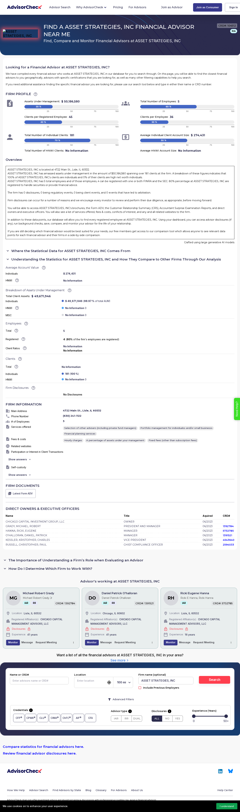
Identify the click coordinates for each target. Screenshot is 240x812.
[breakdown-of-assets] (69, 290)
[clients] (20, 358)
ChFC (66, 717)
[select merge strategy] (73, 643)
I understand (227, 806)
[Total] (16, 366)
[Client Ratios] (24, 348)
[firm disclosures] (33, 387)
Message (27, 642)
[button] (233, 31)
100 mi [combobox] (121, 682)
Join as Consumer (207, 7)
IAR (116, 718)
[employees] (26, 323)
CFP (18, 717)
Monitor (13, 642)
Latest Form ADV (23, 493)
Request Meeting (46, 642)
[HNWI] (17, 307)
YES (177, 718)
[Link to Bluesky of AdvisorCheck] (230, 771)
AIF (78, 717)
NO (167, 718)
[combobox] (91, 681)
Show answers (17, 459)
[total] (16, 330)
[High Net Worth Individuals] (17, 280)
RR (126, 718)
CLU (41, 717)
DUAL (137, 718)
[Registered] (23, 339)
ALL (156, 718)
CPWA (30, 717)
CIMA (54, 717)
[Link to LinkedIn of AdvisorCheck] (220, 771)
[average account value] (35, 94)
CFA (90, 717)
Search (214, 680)
